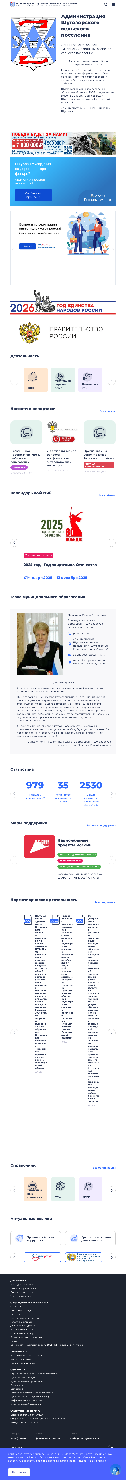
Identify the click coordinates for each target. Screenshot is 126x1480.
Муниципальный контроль (25, 1404)
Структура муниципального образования (33, 1373)
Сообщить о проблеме (33, 195)
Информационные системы (26, 1400)
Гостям (14, 1341)
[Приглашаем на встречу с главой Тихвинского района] (100, 432)
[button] (112, 381)
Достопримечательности (24, 1318)
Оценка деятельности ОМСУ (26, 1414)
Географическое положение (26, 1337)
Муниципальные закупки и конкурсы (31, 1396)
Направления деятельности (26, 1355)
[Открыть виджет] (115, 1469)
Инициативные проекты (24, 1422)
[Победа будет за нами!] (63, 143)
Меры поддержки (20, 1359)
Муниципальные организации (27, 1381)
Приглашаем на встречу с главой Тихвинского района (99, 454)
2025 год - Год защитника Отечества (60, 565)
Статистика (16, 1388)
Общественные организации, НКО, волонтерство (38, 1418)
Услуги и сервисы (20, 1296)
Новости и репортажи (23, 1288)
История (15, 1314)
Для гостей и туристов (23, 1325)
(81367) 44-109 (18, 1438)
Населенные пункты (21, 1329)
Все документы (105, 902)
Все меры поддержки (101, 825)
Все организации (104, 1167)
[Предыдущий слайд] (12, 248)
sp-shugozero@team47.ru (84, 1438)
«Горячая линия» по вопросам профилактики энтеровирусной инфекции (61, 458)
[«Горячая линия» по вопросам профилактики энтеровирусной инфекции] (63, 432)
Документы (16, 1385)
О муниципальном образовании (29, 1302)
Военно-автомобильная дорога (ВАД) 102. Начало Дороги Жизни (47, 1344)
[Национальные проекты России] (39, 846)
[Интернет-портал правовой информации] (83, 1257)
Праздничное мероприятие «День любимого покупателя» (25, 456)
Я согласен (19, 1472)
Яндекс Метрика (72, 1454)
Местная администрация (94, 465)
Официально (18, 1369)
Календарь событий (21, 1284)
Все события (107, 495)
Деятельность (18, 1351)
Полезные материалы (22, 1292)
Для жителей (18, 1280)
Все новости (108, 411)
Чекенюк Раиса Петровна (87, 615)
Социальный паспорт (22, 1333)
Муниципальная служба (24, 1377)
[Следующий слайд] (114, 248)
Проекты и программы (23, 1363)
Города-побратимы (21, 1322)
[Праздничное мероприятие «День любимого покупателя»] (26, 432)
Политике (100, 1460)
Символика (16, 1306)
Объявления (19, 467)
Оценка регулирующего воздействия (31, 1392)
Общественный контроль (25, 1411)
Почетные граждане (21, 1310)
